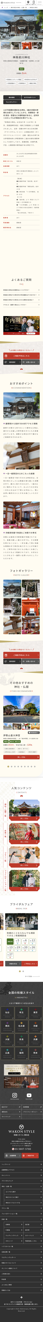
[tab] (20, 971)
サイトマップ (6, 1116)
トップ (6, 7)
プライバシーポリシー (30, 1112)
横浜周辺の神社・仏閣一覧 (19, 7)
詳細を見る (13, 964)
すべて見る (28, 976)
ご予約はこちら (29, 964)
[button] (23, 1191)
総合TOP (5, 1107)
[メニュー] (39, 2)
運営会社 (4, 1112)
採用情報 (26, 1107)
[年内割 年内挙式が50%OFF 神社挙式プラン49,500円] (21, 325)
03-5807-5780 (23, 1148)
